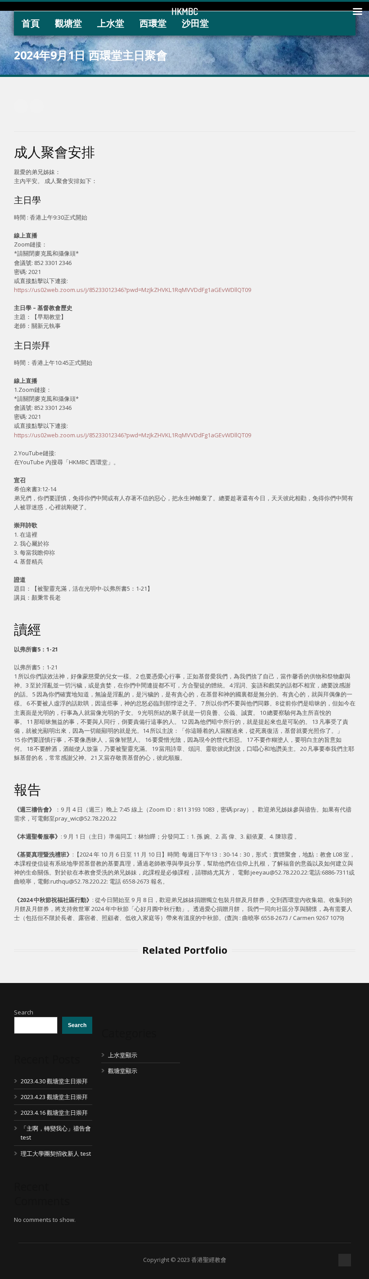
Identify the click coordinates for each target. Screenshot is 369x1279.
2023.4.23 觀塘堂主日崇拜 (54, 1097)
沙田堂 (195, 23)
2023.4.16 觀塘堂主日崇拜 (54, 1112)
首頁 (31, 23)
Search (23, 1012)
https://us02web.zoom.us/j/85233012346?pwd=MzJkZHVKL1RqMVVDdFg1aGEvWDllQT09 (132, 290)
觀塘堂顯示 (122, 1071)
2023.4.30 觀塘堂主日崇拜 (54, 1081)
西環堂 (153, 23)
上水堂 (110, 23)
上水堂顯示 (122, 1055)
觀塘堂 (68, 23)
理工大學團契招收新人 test (56, 1153)
